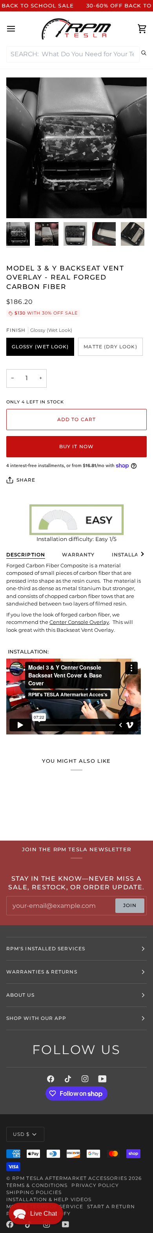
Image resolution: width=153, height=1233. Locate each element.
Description (25, 555)
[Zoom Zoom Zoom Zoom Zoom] (76, 147)
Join (130, 905)
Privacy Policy (95, 1185)
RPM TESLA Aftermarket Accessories (69, 1178)
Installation (132, 555)
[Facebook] (50, 1078)
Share (25, 480)
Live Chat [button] (43, 1213)
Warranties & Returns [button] (41, 972)
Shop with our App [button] (36, 1018)
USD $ (21, 1134)
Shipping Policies (34, 1192)
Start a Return (111, 1206)
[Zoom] (21, 203)
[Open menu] (18, 28)
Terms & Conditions (36, 1185)
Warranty (78, 555)
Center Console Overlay (79, 622)
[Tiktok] (68, 1078)
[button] (36, 1213)
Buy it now (76, 446)
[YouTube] (102, 1078)
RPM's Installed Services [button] (45, 948)
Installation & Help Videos (48, 1199)
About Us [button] (20, 995)
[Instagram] (85, 1078)
